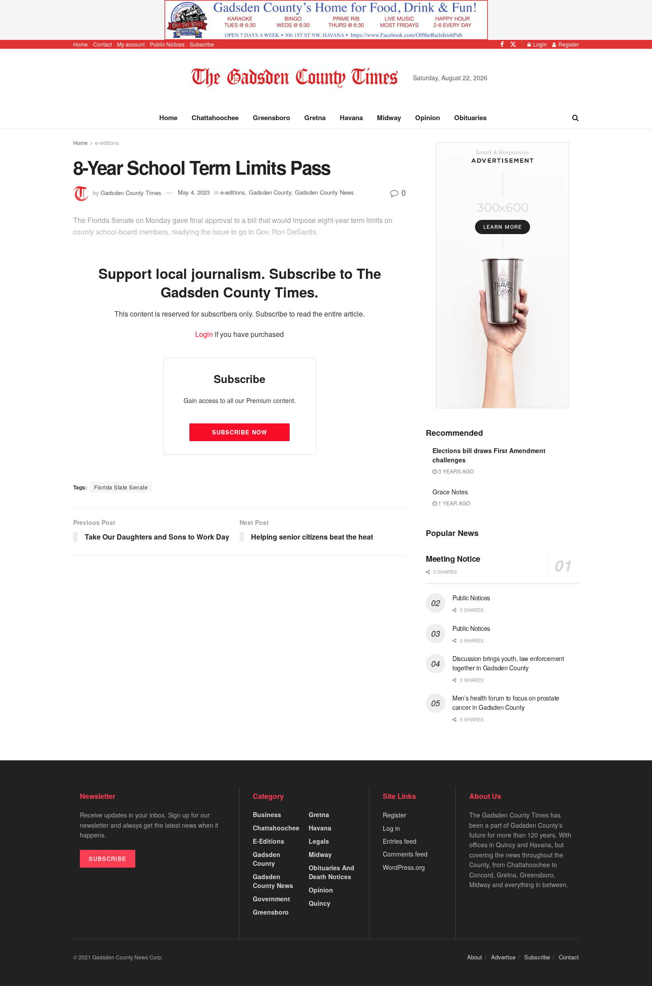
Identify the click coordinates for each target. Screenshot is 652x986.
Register (568, 44)
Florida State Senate (121, 487)
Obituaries (470, 117)
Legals (319, 841)
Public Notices (167, 44)
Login (539, 44)
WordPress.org (404, 867)
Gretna (315, 117)
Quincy (319, 903)
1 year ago (453, 503)
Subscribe (202, 44)
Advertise (503, 957)
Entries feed (399, 841)
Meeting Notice (453, 558)
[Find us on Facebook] (502, 44)
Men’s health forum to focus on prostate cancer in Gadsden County (505, 702)
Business (267, 814)
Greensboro (271, 117)
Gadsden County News (273, 881)
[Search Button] (575, 117)
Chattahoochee (215, 117)
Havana (351, 117)
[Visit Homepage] (295, 77)
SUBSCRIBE (107, 858)
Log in (391, 828)
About (474, 957)
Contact (102, 44)
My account (131, 44)
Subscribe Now (239, 432)
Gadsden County (266, 859)
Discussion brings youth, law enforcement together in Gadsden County (508, 663)
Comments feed (405, 853)
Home (80, 44)
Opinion (427, 117)
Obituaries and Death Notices (331, 872)
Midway (389, 117)
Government (271, 898)
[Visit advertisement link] (326, 20)
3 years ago (455, 471)
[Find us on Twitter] (513, 44)
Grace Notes (450, 491)
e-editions (107, 142)
